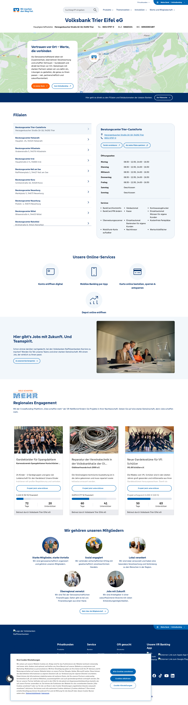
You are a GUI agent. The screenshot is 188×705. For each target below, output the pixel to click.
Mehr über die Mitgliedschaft (92, 611)
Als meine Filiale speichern (135, 145)
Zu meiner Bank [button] (39, 86)
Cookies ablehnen (123, 678)
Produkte (60, 649)
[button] (10, 679)
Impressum (45, 693)
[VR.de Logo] (27, 10)
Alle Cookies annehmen (123, 671)
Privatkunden (142, 2)
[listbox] (52, 175)
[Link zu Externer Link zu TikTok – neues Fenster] (160, 676)
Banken (90, 649)
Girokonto (120, 649)
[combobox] (78, 10)
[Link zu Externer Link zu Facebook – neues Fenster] (154, 676)
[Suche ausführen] (95, 10)
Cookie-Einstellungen (123, 685)
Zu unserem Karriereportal (25, 361)
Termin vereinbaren (110, 145)
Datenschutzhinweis (33, 693)
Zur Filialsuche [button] (162, 98)
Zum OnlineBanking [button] (61, 86)
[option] (52, 129)
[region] (80, 677)
